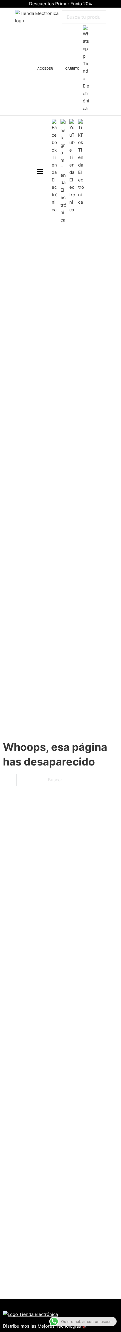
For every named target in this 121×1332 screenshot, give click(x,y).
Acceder (45, 68)
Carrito (72, 68)
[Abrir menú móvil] (40, 171)
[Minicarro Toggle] (60, 68)
